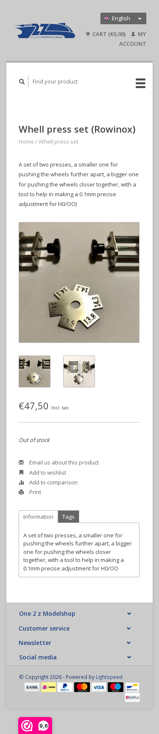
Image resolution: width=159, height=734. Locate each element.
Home (26, 141)
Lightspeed (109, 676)
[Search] (22, 81)
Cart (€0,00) (109, 34)
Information (38, 516)
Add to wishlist (47, 472)
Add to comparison (53, 482)
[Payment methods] (32, 686)
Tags (68, 516)
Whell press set (58, 141)
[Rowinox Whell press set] (79, 282)
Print (34, 492)
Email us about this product (63, 462)
